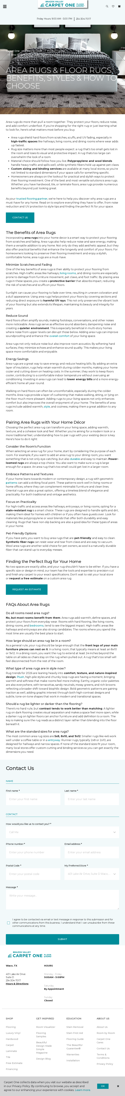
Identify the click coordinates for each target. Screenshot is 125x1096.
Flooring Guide (33, 50)
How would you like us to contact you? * (28, 824)
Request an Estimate (26, 589)
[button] (107, 6)
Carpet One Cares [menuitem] (103, 1041)
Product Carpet (56, 50)
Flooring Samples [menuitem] (41, 1035)
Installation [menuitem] (73, 1060)
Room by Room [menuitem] (106, 1033)
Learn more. (83, 1090)
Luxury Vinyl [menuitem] (13, 1033)
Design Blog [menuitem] (43, 1058)
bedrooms (37, 625)
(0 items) (119, 6)
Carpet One (13, 50)
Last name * (71, 791)
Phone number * (15, 844)
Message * (12, 887)
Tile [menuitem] (8, 1057)
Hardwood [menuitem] (12, 1039)
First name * (13, 791)
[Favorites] (113, 6)
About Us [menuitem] (102, 1027)
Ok (102, 1086)
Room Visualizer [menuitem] (45, 1027)
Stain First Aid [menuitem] (74, 1033)
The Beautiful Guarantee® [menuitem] (74, 1047)
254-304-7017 (83, 18)
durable (75, 459)
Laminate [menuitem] (11, 1051)
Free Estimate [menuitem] (14, 1063)
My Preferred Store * (76, 866)
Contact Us (20, 217)
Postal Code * (13, 866)
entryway (54, 740)
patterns (11, 482)
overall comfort (59, 336)
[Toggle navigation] (5, 6)
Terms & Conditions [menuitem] (103, 1056)
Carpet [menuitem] (10, 1045)
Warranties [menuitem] (72, 1054)
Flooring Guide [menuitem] (75, 1039)
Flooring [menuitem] (11, 1027)
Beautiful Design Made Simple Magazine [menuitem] (44, 1047)
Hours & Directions (17, 983)
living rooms (68, 273)
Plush (20, 677)
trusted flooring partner (31, 198)
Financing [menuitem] (12, 1069)
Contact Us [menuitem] (103, 1048)
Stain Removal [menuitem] (74, 1027)
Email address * (73, 844)
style (47, 406)
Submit (62, 939)
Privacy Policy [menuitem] (105, 1063)
